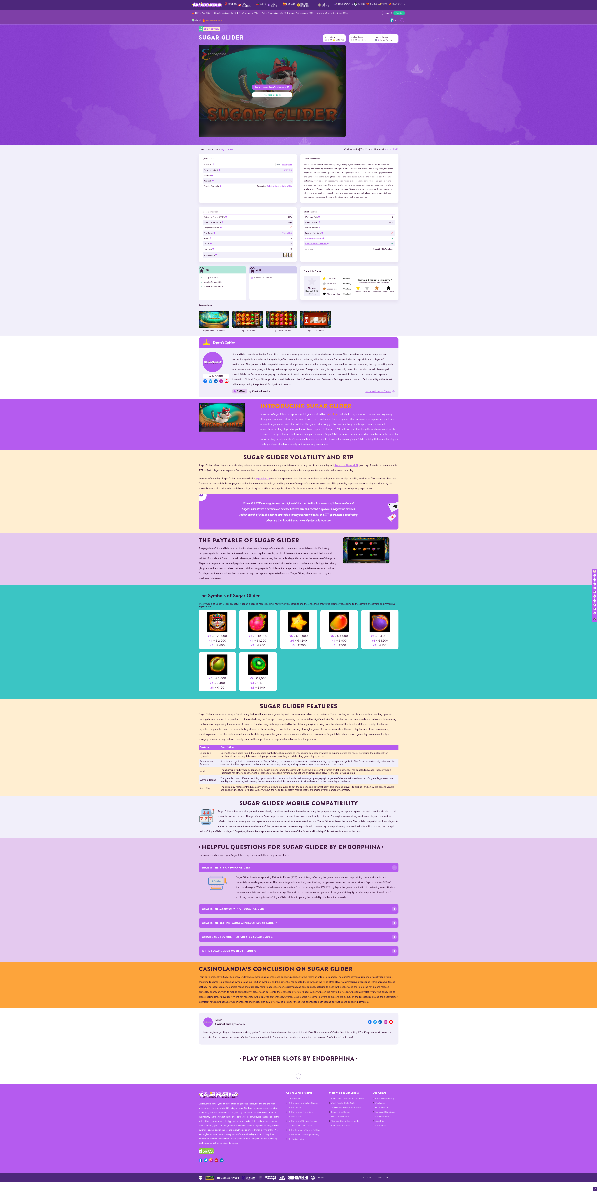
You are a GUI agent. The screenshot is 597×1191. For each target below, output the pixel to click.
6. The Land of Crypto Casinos (303, 1121)
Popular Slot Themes (340, 1112)
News (385, 4)
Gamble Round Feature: (316, 243)
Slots (263, 4)
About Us (379, 1121)
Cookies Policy (382, 1116)
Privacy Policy (381, 1107)
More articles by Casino (378, 391)
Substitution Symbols (276, 186)
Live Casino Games (340, 1116)
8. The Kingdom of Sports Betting (304, 1130)
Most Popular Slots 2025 (343, 1103)
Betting (361, 4)
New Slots (274, 5)
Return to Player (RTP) (347, 465)
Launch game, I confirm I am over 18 (272, 87)
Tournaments (345, 4)
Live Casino (325, 5)
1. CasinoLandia (296, 1098)
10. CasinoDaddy (296, 1139)
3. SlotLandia (295, 1107)
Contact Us (380, 1125)
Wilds (289, 186)
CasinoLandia (351, 149)
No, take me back (272, 94)
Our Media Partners (340, 1125)
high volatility (263, 478)
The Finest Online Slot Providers (346, 1107)
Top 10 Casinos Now (213, 20)
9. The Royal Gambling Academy (304, 1134)
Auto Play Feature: (313, 238)
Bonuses (291, 4)
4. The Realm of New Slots (301, 1112)
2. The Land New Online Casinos (303, 1103)
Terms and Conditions (385, 1112)
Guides (373, 4)
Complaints (398, 4)
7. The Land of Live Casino (300, 1125)
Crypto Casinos (304, 5)
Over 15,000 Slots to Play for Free (347, 1098)
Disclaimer (380, 1103)
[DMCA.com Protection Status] (206, 1153)
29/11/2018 (287, 170)
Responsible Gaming (384, 1098)
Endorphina (287, 164)
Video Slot (287, 233)
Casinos (232, 4)
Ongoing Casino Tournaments (345, 1121)
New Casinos (246, 5)
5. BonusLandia (295, 1116)
